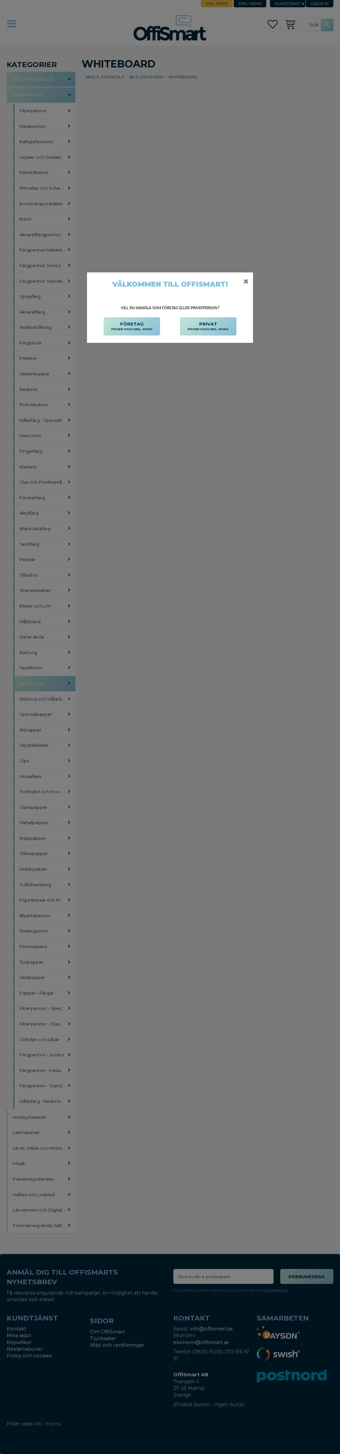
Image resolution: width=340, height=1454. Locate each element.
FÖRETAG (131, 326)
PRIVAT (208, 326)
